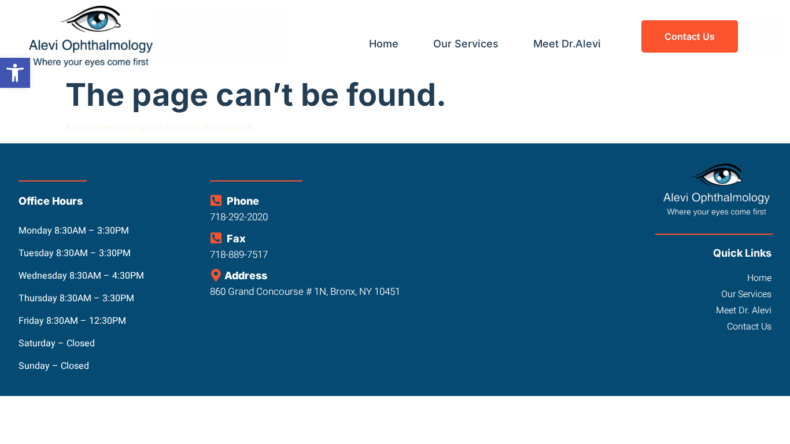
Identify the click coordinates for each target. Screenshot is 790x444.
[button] (15, 73)
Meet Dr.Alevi (567, 44)
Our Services (466, 44)
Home (383, 44)
